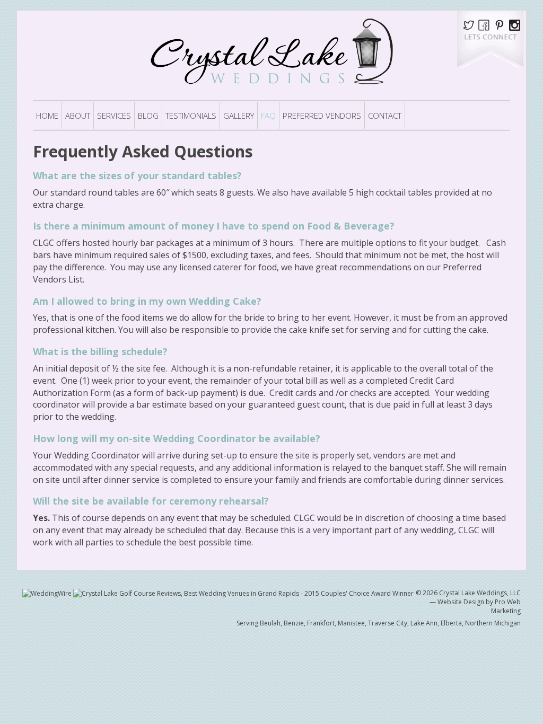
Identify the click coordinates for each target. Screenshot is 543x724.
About (77, 115)
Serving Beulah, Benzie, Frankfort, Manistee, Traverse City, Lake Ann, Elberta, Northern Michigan (379, 623)
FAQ (268, 115)
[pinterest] (501, 24)
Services (114, 115)
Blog (148, 115)
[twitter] (470, 24)
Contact (384, 115)
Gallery (238, 115)
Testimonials (190, 115)
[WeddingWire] (47, 592)
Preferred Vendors (322, 115)
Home (47, 115)
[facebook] (483, 24)
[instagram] (514, 24)
